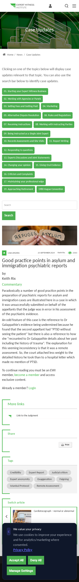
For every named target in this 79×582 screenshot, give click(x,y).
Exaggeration (44, 479)
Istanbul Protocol (19, 485)
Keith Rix (61, 253)
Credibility (15, 472)
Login (32, 388)
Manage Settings (21, 571)
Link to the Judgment (27, 415)
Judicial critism (60, 472)
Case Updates (13, 253)
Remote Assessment (48, 485)
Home (10, 54)
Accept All (16, 560)
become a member (27, 375)
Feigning (64, 479)
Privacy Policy (22, 550)
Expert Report (36, 472)
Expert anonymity (20, 479)
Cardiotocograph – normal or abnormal (42, 510)
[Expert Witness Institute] (22, 6)
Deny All (36, 560)
